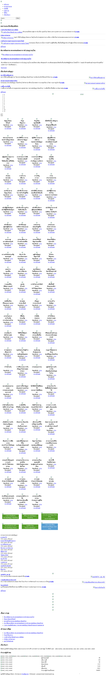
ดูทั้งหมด (3, 46)
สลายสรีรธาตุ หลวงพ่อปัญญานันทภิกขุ (15, 621)
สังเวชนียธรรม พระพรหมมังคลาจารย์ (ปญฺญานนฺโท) (16, 58)
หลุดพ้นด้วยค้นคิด (6, 565)
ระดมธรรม (4, 562)
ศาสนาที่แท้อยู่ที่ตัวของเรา (8, 540)
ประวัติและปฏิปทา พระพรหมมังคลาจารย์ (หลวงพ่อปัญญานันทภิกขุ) (23, 623)
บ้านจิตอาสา (25, 674)
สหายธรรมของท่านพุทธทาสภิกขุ (9, 80)
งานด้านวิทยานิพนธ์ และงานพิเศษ (9, 29)
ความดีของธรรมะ (6, 544)
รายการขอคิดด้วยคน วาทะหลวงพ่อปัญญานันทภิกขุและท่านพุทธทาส (24, 625)
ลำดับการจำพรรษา (5, 35)
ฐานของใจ (4, 537)
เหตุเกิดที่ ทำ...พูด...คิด (5, 574)
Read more (4, 67)
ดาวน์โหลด (8, 128)
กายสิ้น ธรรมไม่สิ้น (5, 86)
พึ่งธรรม (3, 569)
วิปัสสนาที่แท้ (4, 555)
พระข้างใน (4, 558)
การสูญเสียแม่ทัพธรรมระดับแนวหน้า (8, 579)
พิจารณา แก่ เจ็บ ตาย (7, 548)
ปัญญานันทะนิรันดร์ (9, 619)
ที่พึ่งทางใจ (4, 551)
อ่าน (11, 125)
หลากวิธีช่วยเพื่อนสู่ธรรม (7, 75)
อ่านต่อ (77, 31)
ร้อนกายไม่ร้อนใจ (4, 585)
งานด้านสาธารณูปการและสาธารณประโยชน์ (12, 41)
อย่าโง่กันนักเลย (8, 641)
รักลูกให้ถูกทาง (8, 635)
